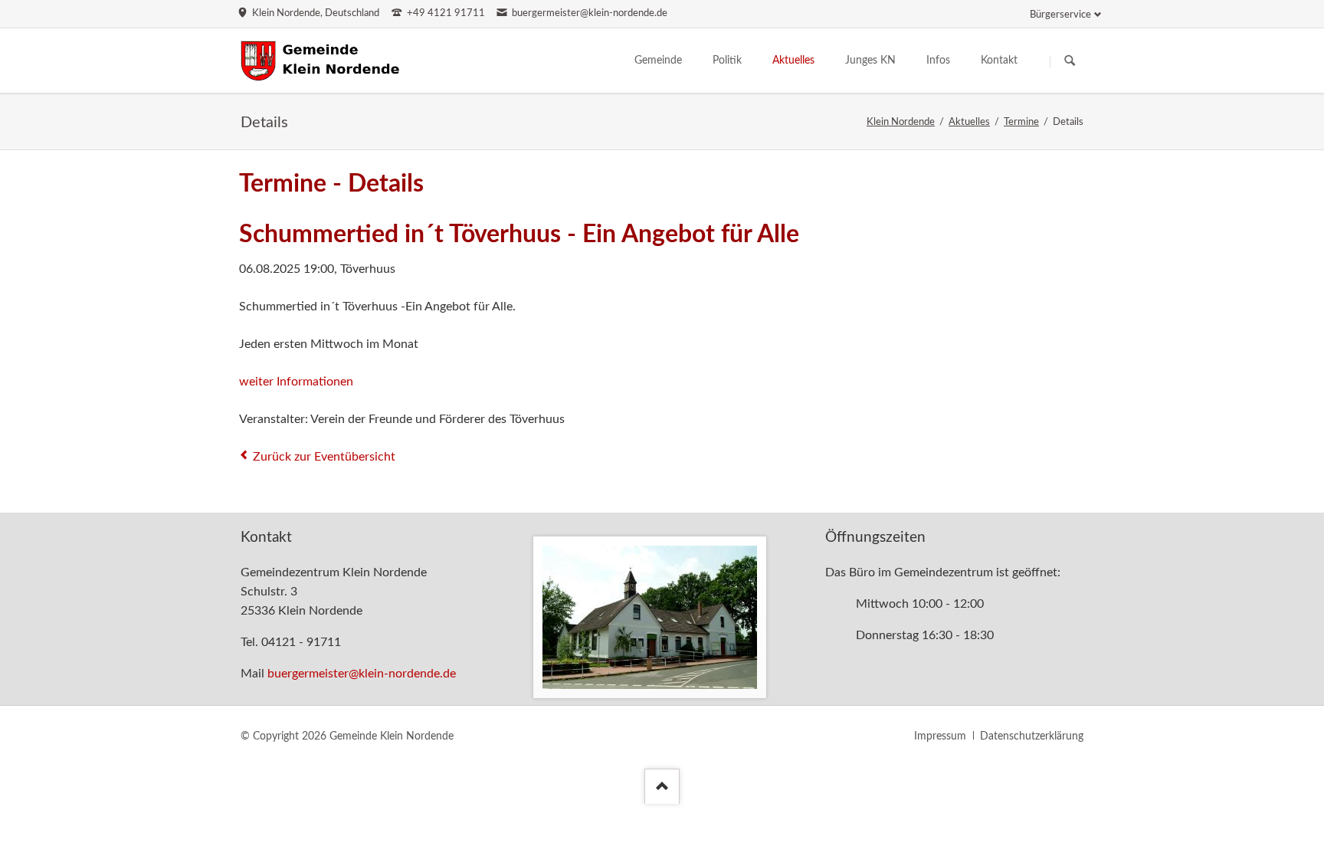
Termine (1021, 122)
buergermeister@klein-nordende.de (361, 673)
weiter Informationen (296, 382)
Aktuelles (969, 122)
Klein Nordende (901, 122)
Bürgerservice (1060, 15)
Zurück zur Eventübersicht (324, 457)
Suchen (1069, 61)
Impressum (940, 736)
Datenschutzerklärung (1031, 736)
